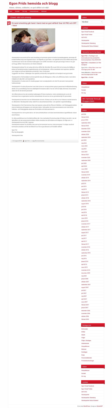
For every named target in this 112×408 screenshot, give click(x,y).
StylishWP (100, 406)
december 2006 (85, 310)
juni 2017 (84, 235)
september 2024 (86, 137)
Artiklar (83, 332)
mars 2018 (84, 218)
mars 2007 (84, 302)
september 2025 (86, 123)
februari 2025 (85, 126)
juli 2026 (83, 114)
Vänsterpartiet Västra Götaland (89, 46)
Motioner (44, 11)
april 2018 (84, 215)
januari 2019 (84, 195)
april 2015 (84, 264)
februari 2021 (85, 154)
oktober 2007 (85, 281)
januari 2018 (84, 221)
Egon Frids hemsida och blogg (33, 3)
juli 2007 (83, 290)
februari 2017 (85, 244)
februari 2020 (85, 172)
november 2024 (85, 131)
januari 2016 (84, 261)
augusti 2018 (85, 203)
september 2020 (86, 160)
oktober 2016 (85, 250)
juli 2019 (83, 183)
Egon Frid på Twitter (86, 34)
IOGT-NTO (84, 37)
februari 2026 (85, 117)
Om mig (24, 11)
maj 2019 (84, 189)
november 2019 (85, 175)
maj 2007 (84, 296)
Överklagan (84, 352)
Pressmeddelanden (86, 358)
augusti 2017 (85, 232)
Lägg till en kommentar (38, 141)
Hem (10, 11)
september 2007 (86, 284)
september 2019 (86, 180)
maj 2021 (84, 149)
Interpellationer (34, 11)
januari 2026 (84, 120)
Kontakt (17, 11)
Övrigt (83, 355)
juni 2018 (84, 209)
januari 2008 (84, 279)
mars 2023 (84, 146)
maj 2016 (84, 258)
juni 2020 (84, 163)
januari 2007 (84, 307)
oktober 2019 (85, 177)
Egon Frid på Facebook (87, 31)
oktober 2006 (85, 316)
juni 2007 (84, 293)
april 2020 (84, 166)
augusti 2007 (85, 287)
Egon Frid (27, 141)
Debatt (83, 335)
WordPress (87, 406)
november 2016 (85, 247)
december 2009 (85, 273)
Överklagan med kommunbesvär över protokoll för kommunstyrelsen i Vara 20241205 (91, 58)
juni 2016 (84, 255)
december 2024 (85, 128)
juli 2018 (83, 206)
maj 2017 (84, 238)
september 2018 (86, 201)
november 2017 (85, 224)
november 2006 (85, 313)
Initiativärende (85, 343)
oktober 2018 (85, 198)
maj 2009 (84, 276)
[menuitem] (10, 11)
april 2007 (84, 299)
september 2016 (86, 253)
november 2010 (85, 270)
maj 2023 (84, 143)
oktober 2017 (85, 227)
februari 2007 (85, 305)
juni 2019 (84, 186)
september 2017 (86, 229)
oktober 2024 (85, 134)
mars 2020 (84, 169)
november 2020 (85, 157)
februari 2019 (85, 192)
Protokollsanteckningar (87, 360)
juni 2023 (84, 140)
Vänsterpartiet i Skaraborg (88, 43)
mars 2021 (84, 152)
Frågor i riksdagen (86, 340)
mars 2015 (84, 267)
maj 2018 (84, 212)
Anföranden (84, 329)
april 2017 (84, 241)
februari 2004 (85, 319)
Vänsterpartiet (85, 40)
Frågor (83, 337)
